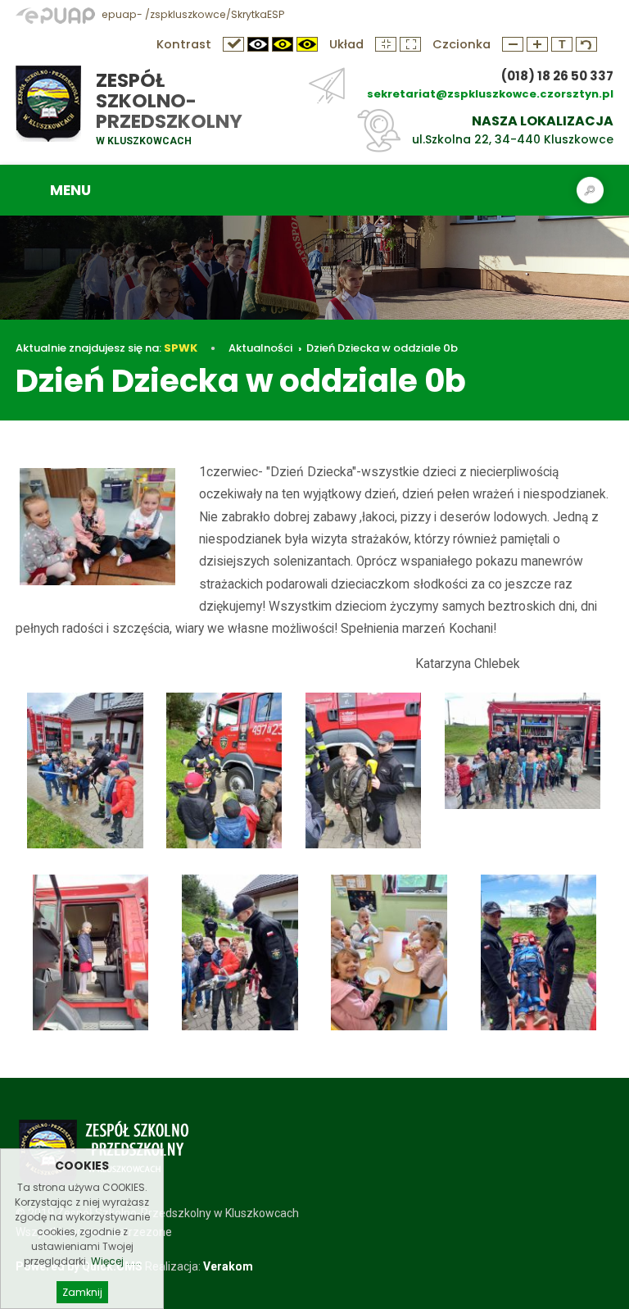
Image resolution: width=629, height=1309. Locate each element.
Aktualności (260, 348)
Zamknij (82, 1292)
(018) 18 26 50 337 (557, 75)
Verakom (228, 1266)
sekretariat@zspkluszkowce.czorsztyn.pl (490, 94)
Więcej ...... (116, 1261)
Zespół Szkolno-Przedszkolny (169, 100)
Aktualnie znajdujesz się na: (106, 348)
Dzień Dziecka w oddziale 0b (382, 348)
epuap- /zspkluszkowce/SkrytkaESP (191, 14)
